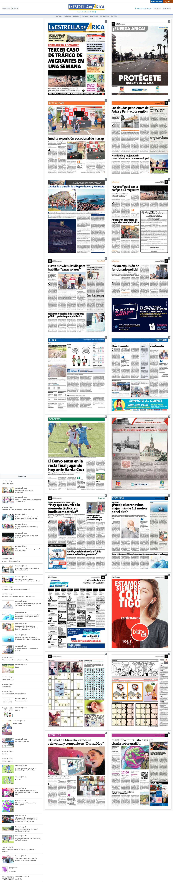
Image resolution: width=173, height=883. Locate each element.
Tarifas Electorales (156, 1)
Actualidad (67, 16)
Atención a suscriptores (144, 8)
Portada (59, 16)
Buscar (16, 8)
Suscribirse (157, 8)
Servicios (85, 16)
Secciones (7, 8)
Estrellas (114, 16)
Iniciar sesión (166, 8)
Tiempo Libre (104, 16)
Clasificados (94, 16)
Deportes (76, 16)
